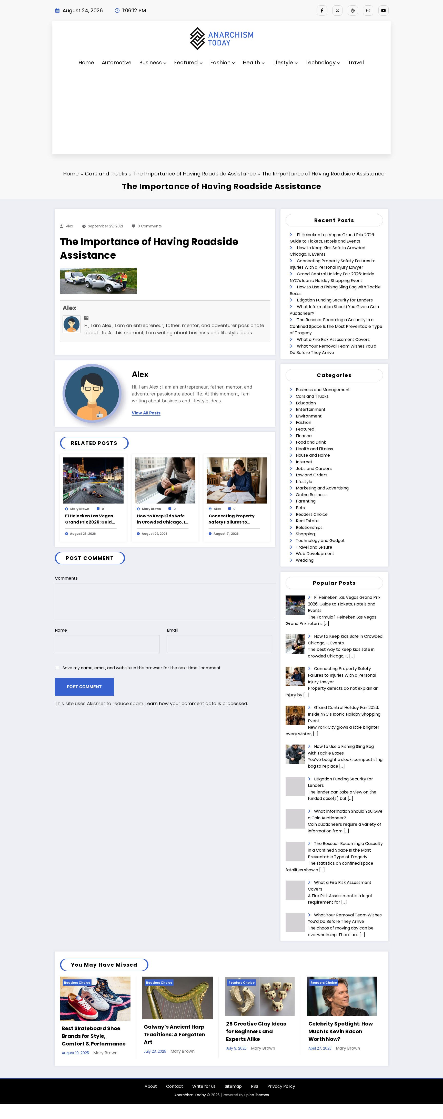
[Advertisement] (221, 112)
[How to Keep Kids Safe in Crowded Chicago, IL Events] (165, 480)
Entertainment (311, 409)
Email (172, 630)
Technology (320, 62)
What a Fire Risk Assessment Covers (333, 339)
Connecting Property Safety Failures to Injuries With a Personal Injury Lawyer (234, 519)
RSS (254, 1089)
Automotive (117, 62)
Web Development (315, 554)
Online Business (311, 495)
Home (86, 62)
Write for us (204, 1089)
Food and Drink (311, 442)
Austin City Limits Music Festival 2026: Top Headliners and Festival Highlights (340, 1035)
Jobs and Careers (314, 469)
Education (306, 403)
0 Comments (150, 226)
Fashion (220, 62)
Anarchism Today (190, 1097)
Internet (304, 462)
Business (150, 62)
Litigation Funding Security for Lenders (335, 300)
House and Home (313, 455)
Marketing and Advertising (322, 488)
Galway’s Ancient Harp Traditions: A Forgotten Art (92, 1034)
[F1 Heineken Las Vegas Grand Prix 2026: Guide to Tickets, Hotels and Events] (93, 480)
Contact (174, 1089)
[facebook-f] (322, 10)
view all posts (146, 413)
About (151, 1089)
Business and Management (323, 390)
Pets (300, 508)
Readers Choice (312, 514)
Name (61, 630)
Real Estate (307, 521)
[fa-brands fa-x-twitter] (337, 10)
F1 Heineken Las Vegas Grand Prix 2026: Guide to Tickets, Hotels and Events (89, 519)
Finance (304, 436)
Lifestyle (282, 62)
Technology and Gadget (320, 540)
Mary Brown (79, 509)
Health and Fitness (314, 449)
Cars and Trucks (312, 396)
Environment (309, 416)
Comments (66, 578)
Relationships (309, 527)
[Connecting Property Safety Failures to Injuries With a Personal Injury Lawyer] (237, 480)
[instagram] (368, 10)
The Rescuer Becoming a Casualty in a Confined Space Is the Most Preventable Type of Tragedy (336, 326)
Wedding (305, 560)
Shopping (305, 534)
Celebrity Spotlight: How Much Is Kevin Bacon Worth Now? (258, 1031)
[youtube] (383, 10)
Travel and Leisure (314, 547)
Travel (356, 62)
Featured (186, 62)
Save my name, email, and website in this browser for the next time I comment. (142, 668)
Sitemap (233, 1089)
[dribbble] (353, 10)
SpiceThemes (256, 1097)
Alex (69, 226)
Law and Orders (311, 475)
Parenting (306, 501)
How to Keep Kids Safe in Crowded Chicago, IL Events (162, 519)
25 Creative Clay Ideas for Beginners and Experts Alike (174, 1031)
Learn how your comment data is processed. (196, 703)
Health (251, 62)
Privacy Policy (281, 1089)
